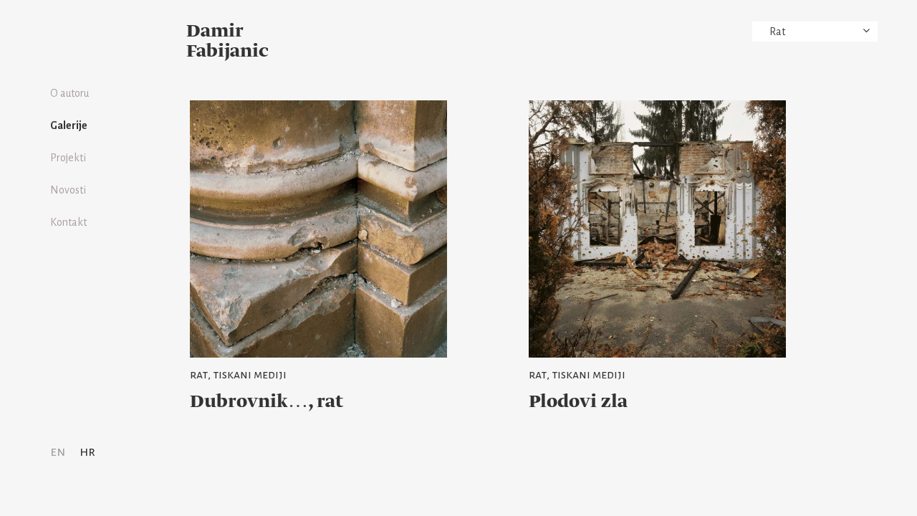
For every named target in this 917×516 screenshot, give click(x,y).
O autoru (69, 93)
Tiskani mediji (250, 374)
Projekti (68, 157)
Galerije (68, 125)
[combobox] (815, 32)
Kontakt (68, 222)
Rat (199, 374)
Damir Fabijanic (227, 42)
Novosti (68, 190)
